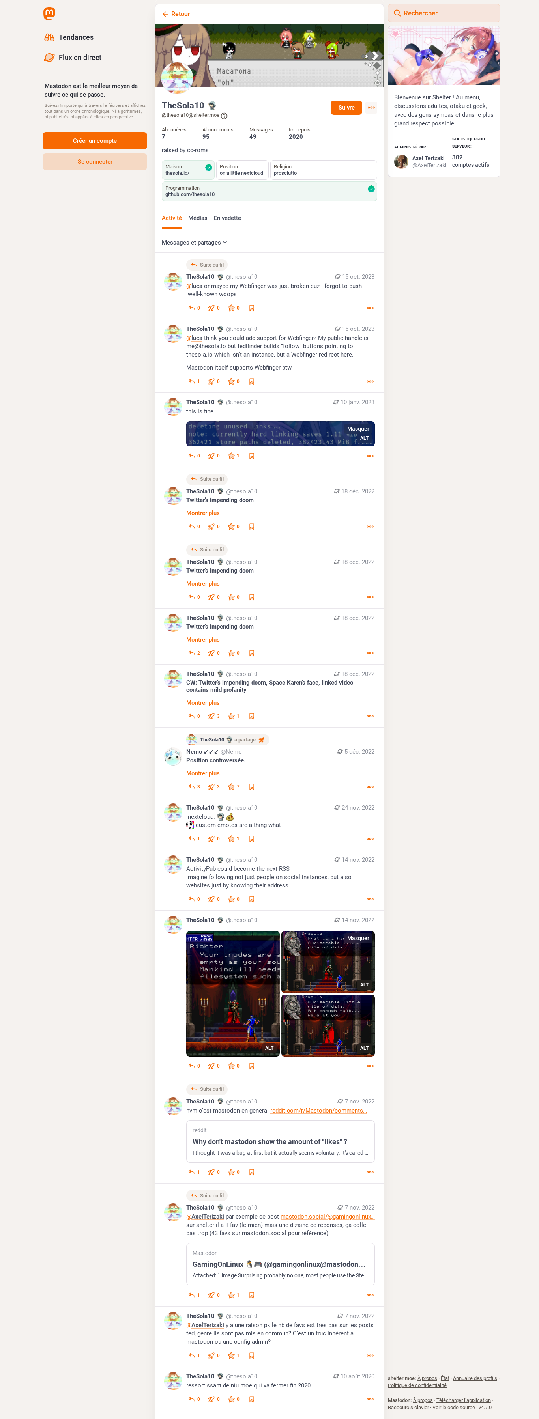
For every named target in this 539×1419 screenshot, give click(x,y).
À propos (427, 1378)
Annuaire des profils (475, 1378)
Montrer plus (203, 513)
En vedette (227, 218)
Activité (172, 218)
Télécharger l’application (463, 1400)
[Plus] (370, 308)
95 (206, 136)
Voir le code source (453, 1407)
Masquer (358, 429)
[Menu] (371, 108)
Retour (180, 14)
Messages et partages (191, 242)
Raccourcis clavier (408, 1407)
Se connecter (95, 161)
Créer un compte (95, 140)
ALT (364, 438)
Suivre (347, 107)
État (445, 1378)
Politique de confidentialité (417, 1385)
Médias (198, 218)
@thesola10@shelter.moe (190, 115)
